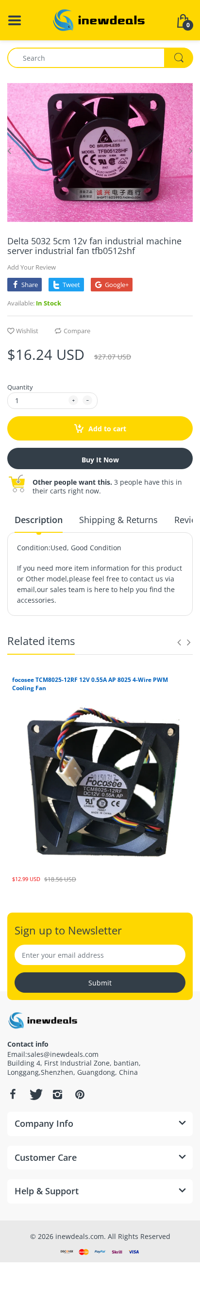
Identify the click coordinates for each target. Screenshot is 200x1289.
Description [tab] (39, 520)
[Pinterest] (79, 1094)
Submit (100, 982)
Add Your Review (31, 267)
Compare (77, 330)
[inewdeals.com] (100, 19)
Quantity (20, 387)
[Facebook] (12, 1094)
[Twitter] (35, 1094)
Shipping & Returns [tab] (118, 520)
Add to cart (106, 428)
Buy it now (100, 459)
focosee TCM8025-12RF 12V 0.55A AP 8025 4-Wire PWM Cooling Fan (90, 684)
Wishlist (27, 330)
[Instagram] (57, 1094)
